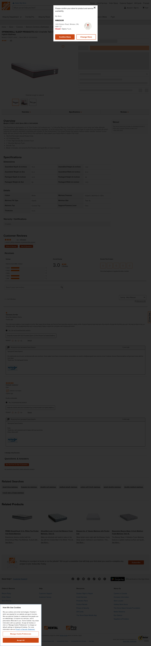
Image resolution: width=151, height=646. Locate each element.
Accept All (21, 640)
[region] (20, 625)
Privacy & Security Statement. (25, 629)
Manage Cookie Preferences (20, 634)
